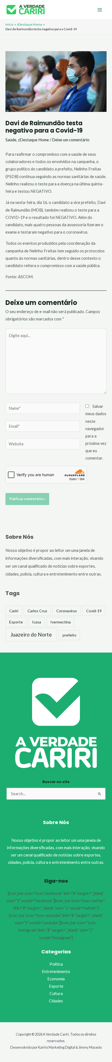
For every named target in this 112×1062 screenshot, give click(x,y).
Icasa (36, 622)
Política (56, 964)
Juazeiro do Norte (31, 634)
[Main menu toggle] (99, 10)
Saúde (10, 139)
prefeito (69, 635)
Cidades (56, 1001)
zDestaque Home (33, 139)
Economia (56, 979)
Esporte (16, 622)
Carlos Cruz (37, 610)
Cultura (56, 993)
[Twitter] (67, 813)
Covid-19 (94, 610)
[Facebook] (56, 813)
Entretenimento (56, 971)
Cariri (13, 610)
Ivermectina (60, 622)
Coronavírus (66, 610)
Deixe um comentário (70, 139)
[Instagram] (45, 813)
